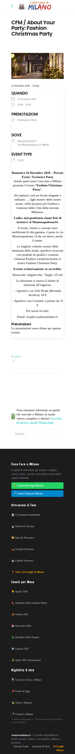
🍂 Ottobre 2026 (19, 614)
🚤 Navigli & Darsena (22, 549)
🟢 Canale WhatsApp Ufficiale (28, 485)
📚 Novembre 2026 (21, 625)
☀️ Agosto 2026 (19, 591)
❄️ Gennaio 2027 (20, 648)
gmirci (18, 356)
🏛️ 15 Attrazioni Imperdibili (25, 514)
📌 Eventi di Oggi (20, 691)
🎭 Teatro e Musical (21, 702)
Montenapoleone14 (26, 141)
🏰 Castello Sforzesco (22, 560)
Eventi (36, 85)
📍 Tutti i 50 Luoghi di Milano (27, 572)
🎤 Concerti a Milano (22, 714)
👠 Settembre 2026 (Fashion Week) (29, 602)
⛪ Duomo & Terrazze (22, 526)
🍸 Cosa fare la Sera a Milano (26, 679)
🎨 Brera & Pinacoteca (22, 537)
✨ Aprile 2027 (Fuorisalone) (26, 660)
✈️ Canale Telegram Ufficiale (28, 493)
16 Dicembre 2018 (20, 85)
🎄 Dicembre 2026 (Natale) (25, 637)
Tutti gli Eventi (21, 746)
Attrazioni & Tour (41, 746)
